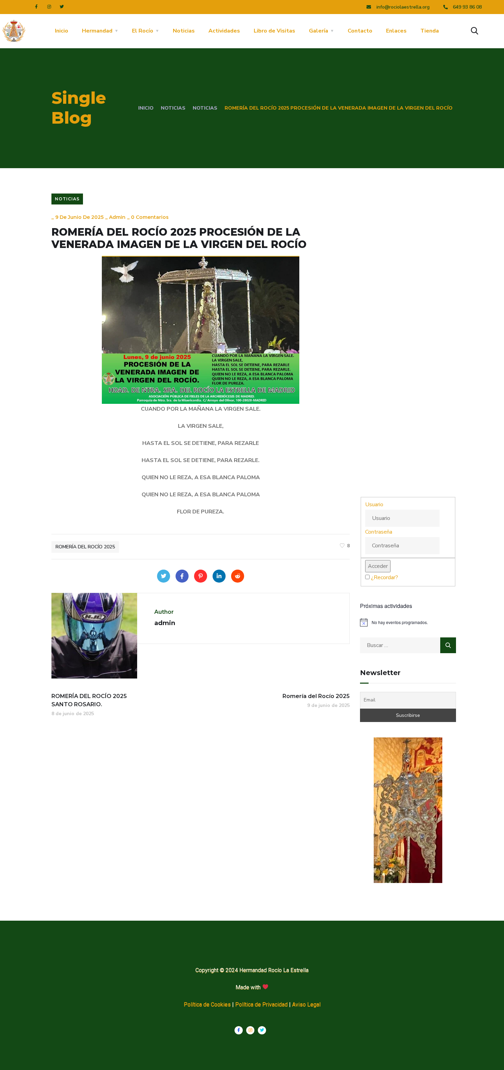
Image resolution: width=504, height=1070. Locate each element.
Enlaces (396, 31)
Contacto (360, 31)
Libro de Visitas (274, 31)
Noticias (184, 31)
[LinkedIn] (219, 576)
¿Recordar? (384, 577)
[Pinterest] (200, 576)
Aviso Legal (306, 1004)
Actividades (224, 31)
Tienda (429, 31)
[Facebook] (182, 576)
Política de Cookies (207, 1004)
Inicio (61, 31)
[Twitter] (62, 7)
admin (117, 217)
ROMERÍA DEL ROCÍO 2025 (85, 547)
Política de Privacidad (261, 1004)
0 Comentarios (150, 217)
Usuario (374, 504)
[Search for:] (408, 645)
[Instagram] (49, 7)
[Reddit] (237, 576)
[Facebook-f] (36, 7)
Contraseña (378, 532)
